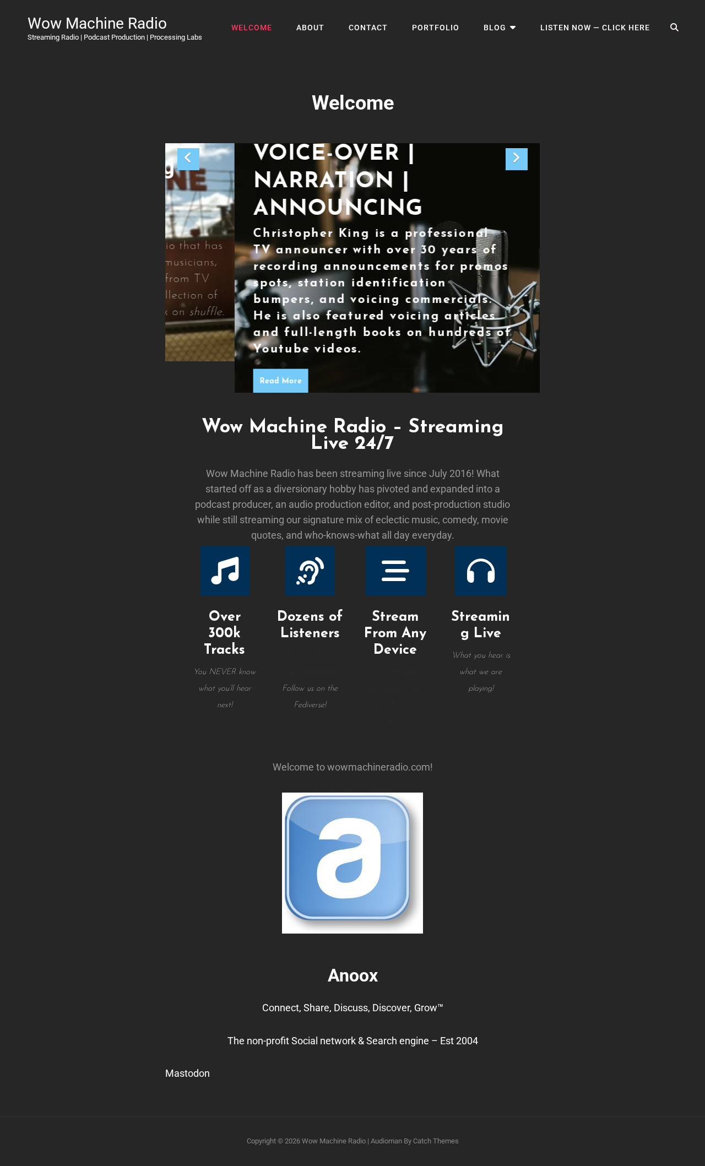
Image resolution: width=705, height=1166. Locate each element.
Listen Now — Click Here (595, 27)
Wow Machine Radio (97, 23)
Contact (368, 27)
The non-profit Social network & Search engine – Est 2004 (352, 1040)
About (310, 27)
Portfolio (435, 27)
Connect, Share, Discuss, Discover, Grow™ (352, 1007)
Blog (495, 27)
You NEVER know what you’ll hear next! (224, 688)
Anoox (353, 975)
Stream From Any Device (395, 633)
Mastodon (187, 1073)
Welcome (251, 27)
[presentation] (188, 159)
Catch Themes (436, 1141)
